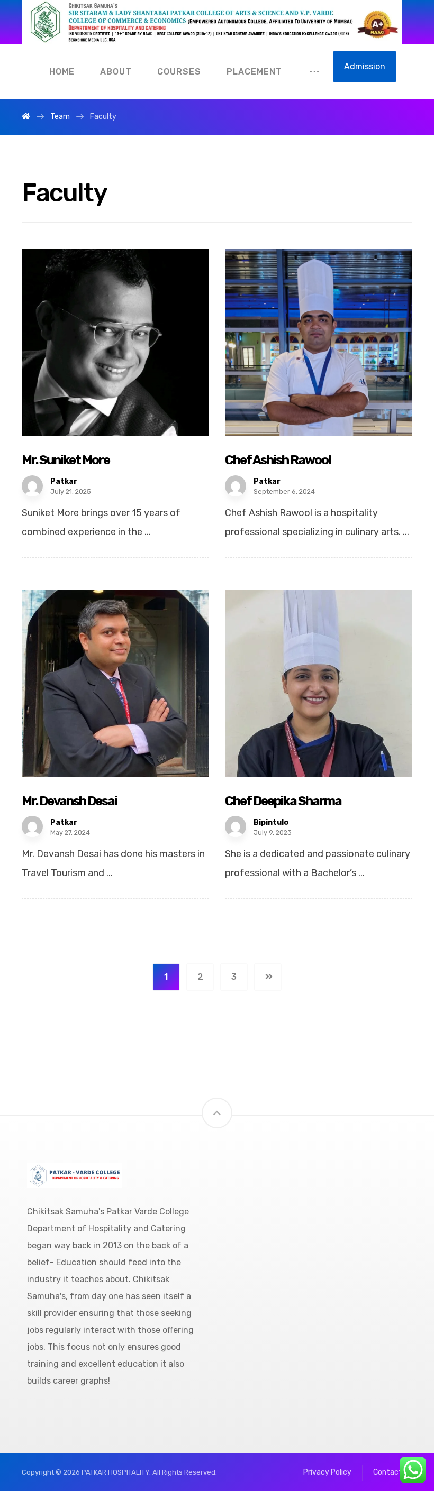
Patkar (63, 481)
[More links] (314, 72)
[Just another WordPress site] (212, 22)
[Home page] (26, 116)
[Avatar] (32, 485)
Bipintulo (271, 823)
